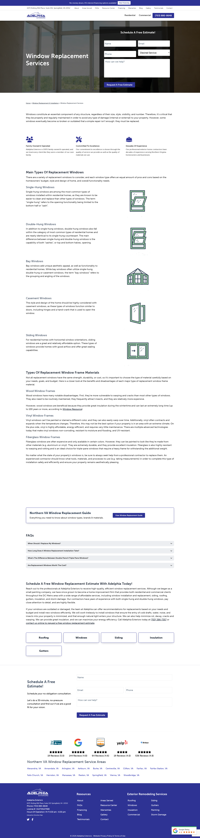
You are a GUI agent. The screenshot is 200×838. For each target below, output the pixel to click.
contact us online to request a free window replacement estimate (60, 623)
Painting (155, 810)
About (76, 8)
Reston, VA (84, 775)
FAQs (97, 8)
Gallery (148, 8)
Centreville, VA (113, 768)
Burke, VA (97, 768)
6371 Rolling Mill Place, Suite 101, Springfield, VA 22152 (48, 8)
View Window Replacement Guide (128, 515)
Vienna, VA (115, 775)
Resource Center (108, 8)
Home (28, 103)
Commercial (134, 814)
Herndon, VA (52, 775)
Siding (154, 800)
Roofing (132, 800)
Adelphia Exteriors (35, 800)
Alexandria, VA (34, 768)
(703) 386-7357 (158, 619)
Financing (121, 8)
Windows (132, 805)
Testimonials (158, 8)
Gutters (155, 805)
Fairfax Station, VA (158, 768)
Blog (141, 8)
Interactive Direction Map (35, 815)
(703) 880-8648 (41, 806)
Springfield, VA (99, 775)
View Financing (124, 3)
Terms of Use (119, 836)
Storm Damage (158, 814)
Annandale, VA (51, 768)
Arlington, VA (68, 768)
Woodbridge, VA (131, 775)
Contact (169, 8)
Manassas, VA (68, 775)
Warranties (132, 8)
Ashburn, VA (84, 768)
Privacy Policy (106, 836)
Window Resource (72, 409)
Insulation (133, 810)
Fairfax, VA (142, 768)
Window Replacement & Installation (45, 103)
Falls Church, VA (35, 775)
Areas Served (87, 8)
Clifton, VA (128, 768)
